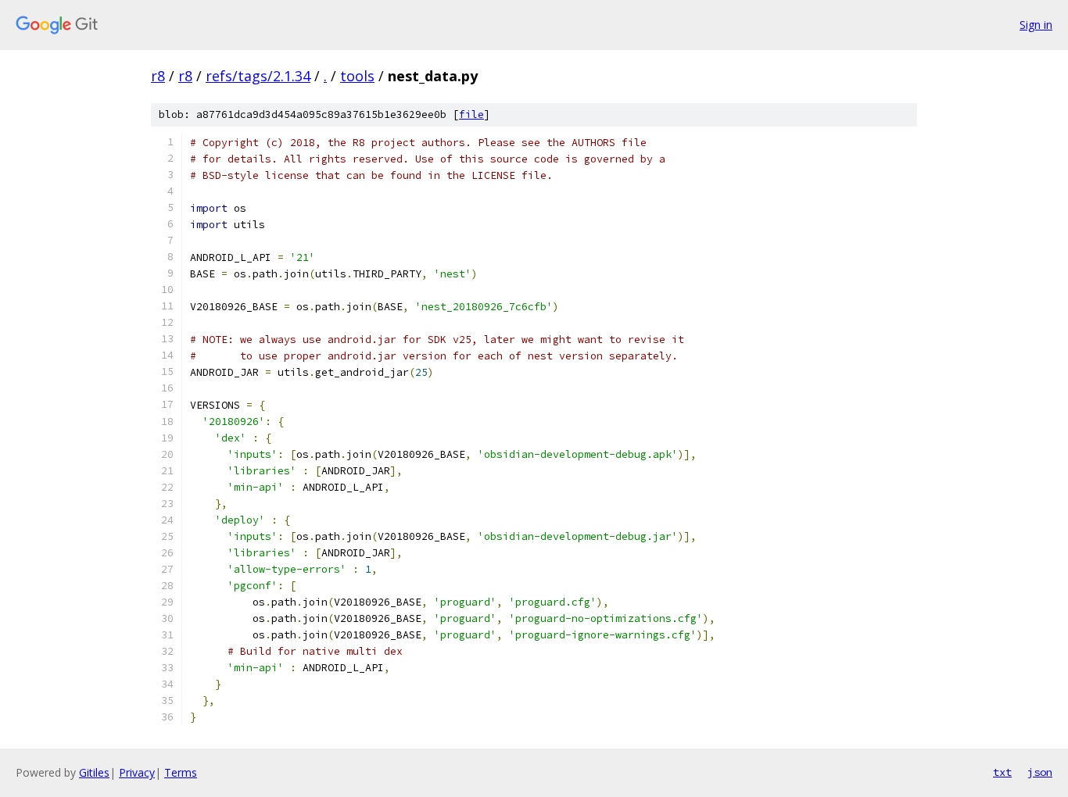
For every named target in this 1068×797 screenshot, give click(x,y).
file (471, 114)
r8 (158, 75)
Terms (180, 772)
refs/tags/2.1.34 (258, 75)
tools (357, 75)
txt (1002, 772)
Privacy (137, 772)
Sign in (1036, 24)
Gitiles (94, 772)
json (1039, 772)
